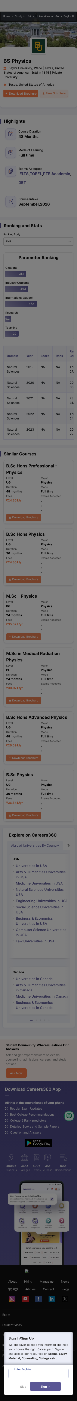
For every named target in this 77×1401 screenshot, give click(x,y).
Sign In (45, 1386)
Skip (23, 1386)
